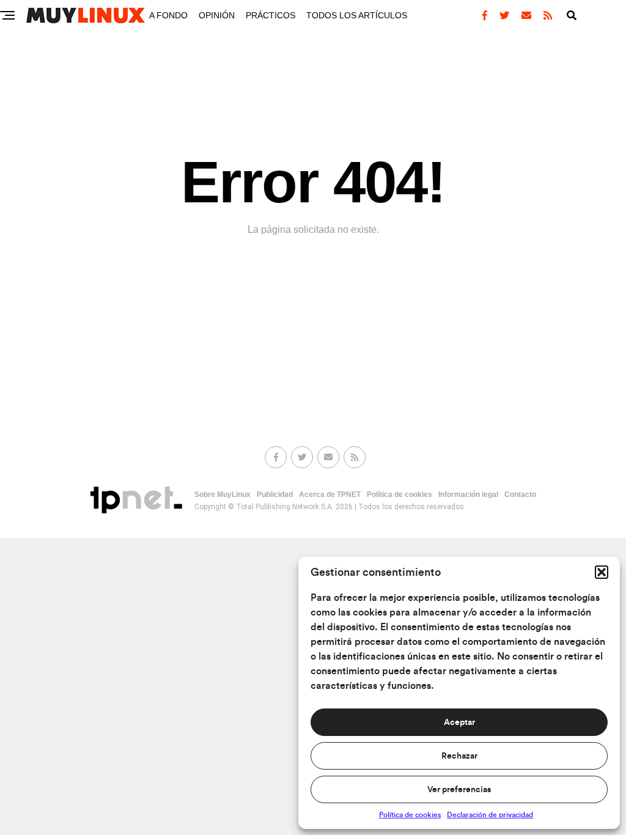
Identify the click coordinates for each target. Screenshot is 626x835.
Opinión (217, 15)
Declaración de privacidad (490, 814)
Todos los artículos (356, 15)
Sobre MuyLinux (222, 494)
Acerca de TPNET (330, 494)
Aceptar (459, 722)
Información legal (468, 494)
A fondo (168, 15)
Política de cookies (410, 814)
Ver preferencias (459, 789)
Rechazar (459, 756)
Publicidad (275, 494)
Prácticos (270, 15)
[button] (601, 572)
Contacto (520, 494)
